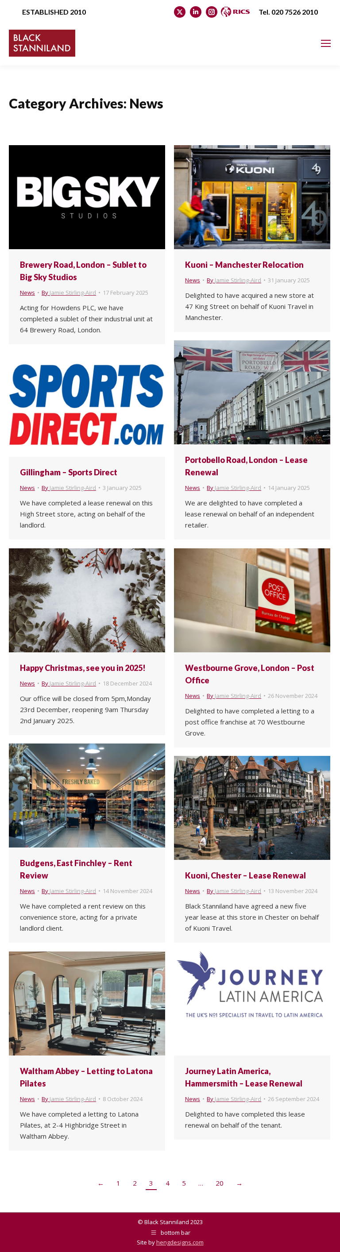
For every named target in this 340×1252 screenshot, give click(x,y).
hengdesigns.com (180, 1242)
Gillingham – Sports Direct (68, 472)
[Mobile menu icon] (326, 43)
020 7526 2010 (294, 12)
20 (220, 1183)
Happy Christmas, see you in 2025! (83, 668)
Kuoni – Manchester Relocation (244, 265)
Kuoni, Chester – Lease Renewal (245, 875)
